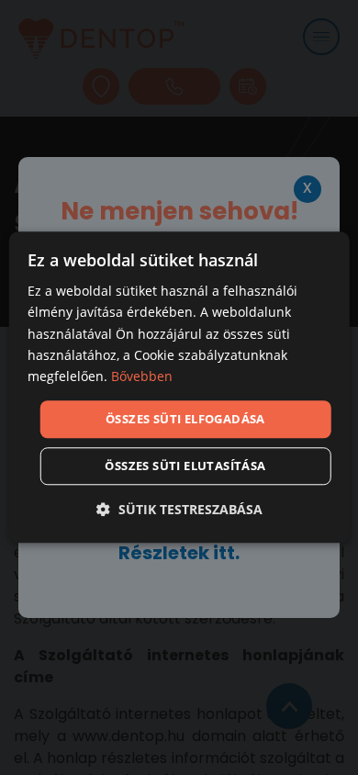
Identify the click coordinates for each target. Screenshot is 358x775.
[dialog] (179, 387)
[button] (179, 510)
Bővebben (142, 376)
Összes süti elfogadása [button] (185, 418)
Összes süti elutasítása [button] (185, 466)
